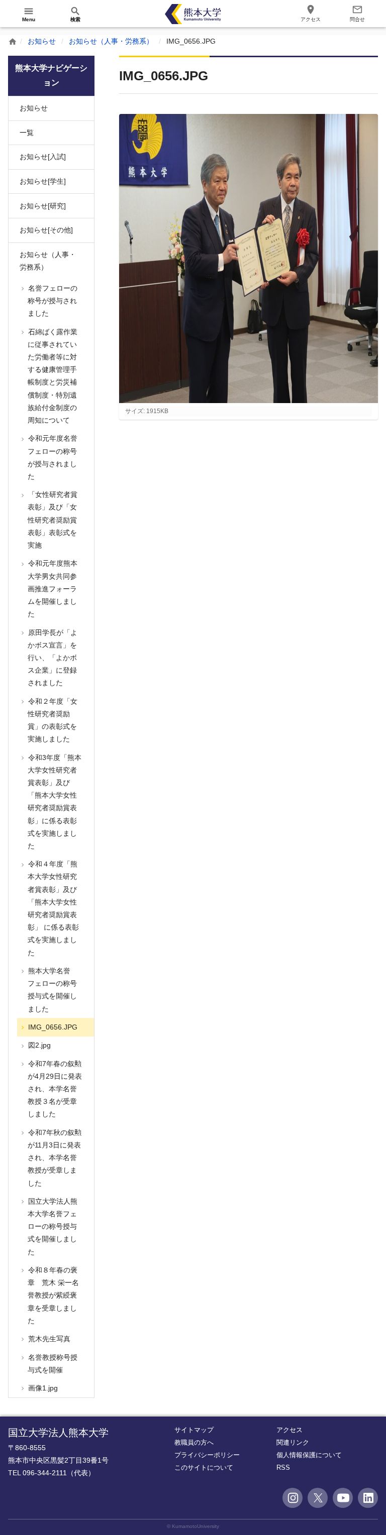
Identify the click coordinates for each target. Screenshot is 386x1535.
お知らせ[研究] (43, 206)
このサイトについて (203, 1467)
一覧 (27, 133)
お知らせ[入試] (43, 157)
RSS (283, 1467)
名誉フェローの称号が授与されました (51, 300)
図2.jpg (38, 1045)
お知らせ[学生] (43, 181)
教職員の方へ (194, 1442)
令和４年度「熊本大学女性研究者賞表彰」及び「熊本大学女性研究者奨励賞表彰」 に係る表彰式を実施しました (52, 908)
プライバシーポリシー (207, 1455)
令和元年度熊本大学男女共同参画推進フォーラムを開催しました (51, 588)
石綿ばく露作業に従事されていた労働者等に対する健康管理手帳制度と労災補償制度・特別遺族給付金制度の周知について (51, 376)
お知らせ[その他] (46, 230)
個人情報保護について (309, 1455)
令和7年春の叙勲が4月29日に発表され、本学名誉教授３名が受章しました (54, 1089)
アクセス (289, 1430)
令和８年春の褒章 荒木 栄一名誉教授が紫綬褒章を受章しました (52, 1295)
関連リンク (292, 1442)
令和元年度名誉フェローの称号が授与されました (51, 457)
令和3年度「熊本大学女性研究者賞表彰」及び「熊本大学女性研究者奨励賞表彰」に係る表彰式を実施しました (53, 801)
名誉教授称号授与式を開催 (51, 1363)
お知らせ (42, 41)
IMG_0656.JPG (51, 1027)
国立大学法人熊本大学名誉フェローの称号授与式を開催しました (51, 1226)
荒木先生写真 (48, 1339)
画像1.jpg (42, 1388)
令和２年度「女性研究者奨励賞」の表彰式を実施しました (51, 720)
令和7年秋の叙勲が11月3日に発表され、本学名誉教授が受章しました (53, 1157)
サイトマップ (194, 1430)
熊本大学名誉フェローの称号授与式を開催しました (51, 990)
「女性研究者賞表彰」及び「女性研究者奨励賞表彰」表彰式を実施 (51, 519)
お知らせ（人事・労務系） (111, 41)
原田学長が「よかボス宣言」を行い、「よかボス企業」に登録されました (51, 657)
